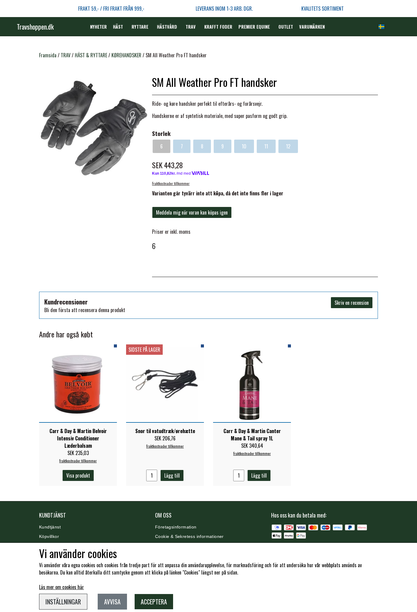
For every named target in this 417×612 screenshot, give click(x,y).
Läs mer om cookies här (61, 587)
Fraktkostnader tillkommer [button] (171, 183)
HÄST (118, 26)
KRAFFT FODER (218, 26)
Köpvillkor (49, 536)
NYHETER (98, 26)
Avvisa (112, 601)
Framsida (47, 55)
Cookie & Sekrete (172, 536)
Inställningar (63, 601)
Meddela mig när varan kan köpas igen (192, 212)
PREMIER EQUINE (254, 26)
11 (266, 146)
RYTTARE (140, 26)
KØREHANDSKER (126, 55)
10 (244, 146)
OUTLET (285, 26)
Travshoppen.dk (35, 26)
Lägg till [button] (172, 475)
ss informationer (206, 536)
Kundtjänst (50, 527)
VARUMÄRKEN (312, 26)
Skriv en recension (352, 302)
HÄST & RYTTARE (91, 55)
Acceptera (154, 601)
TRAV (191, 26)
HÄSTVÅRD (167, 26)
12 (288, 146)
